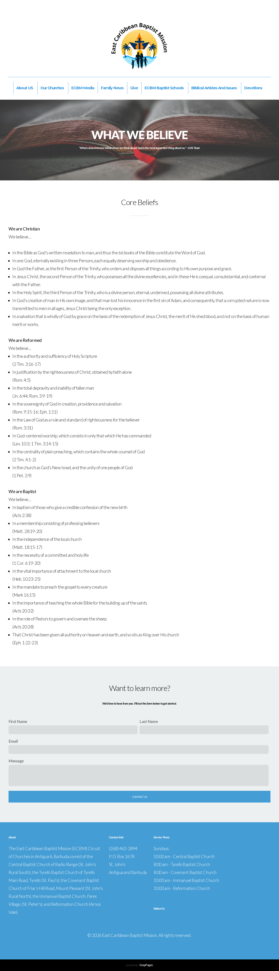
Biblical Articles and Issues (214, 88)
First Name (18, 721)
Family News (112, 88)
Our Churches (52, 88)
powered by (139, 965)
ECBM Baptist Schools (164, 88)
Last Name (149, 721)
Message (16, 760)
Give (134, 88)
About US (25, 88)
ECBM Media (82, 88)
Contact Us (139, 797)
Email (13, 741)
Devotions (253, 88)
